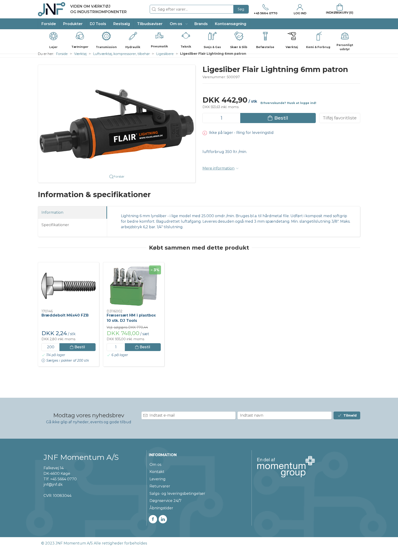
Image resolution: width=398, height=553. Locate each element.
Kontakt (156, 471)
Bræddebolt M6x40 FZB (65, 315)
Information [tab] (52, 212)
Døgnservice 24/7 (165, 500)
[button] (178, 24)
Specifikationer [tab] (55, 225)
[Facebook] (153, 519)
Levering (157, 479)
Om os (155, 464)
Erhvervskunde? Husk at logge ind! (288, 103)
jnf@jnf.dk (53, 484)
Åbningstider (161, 508)
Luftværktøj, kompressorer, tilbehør (121, 54)
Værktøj (80, 54)
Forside (62, 54)
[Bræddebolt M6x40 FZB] (68, 286)
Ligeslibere (165, 54)
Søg (241, 9)
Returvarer (159, 486)
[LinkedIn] (163, 519)
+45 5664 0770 (63, 479)
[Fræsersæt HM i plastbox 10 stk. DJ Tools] (134, 286)
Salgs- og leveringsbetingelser (177, 493)
